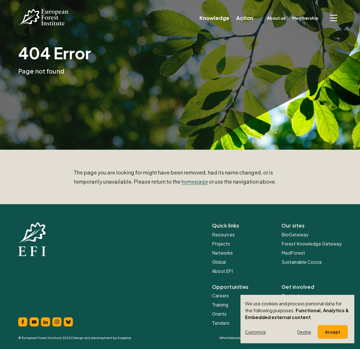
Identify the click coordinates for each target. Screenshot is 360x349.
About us (276, 18)
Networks (222, 253)
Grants (219, 314)
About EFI (222, 271)
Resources (223, 235)
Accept (332, 331)
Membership (305, 18)
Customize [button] (255, 331)
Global (219, 262)
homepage (194, 181)
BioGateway (294, 235)
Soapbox (124, 338)
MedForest (293, 253)
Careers (220, 296)
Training (220, 305)
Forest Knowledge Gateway (311, 244)
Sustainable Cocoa (301, 262)
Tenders (220, 323)
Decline (304, 332)
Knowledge (214, 18)
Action (244, 18)
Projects (221, 244)
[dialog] (297, 319)
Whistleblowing (231, 338)
